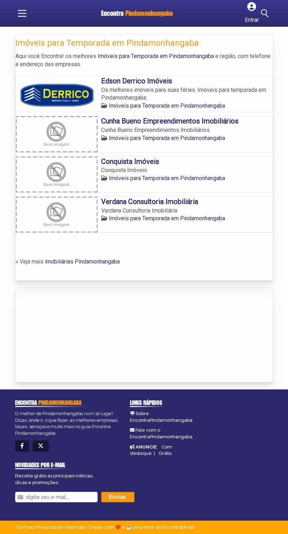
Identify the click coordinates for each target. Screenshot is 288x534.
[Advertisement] (68, 336)
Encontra (137, 13)
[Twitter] (41, 446)
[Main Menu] (22, 13)
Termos (24, 527)
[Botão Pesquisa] (266, 13)
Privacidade (49, 527)
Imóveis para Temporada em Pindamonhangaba (156, 56)
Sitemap (75, 527)
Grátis (165, 453)
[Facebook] (22, 446)
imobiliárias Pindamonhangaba (82, 261)
